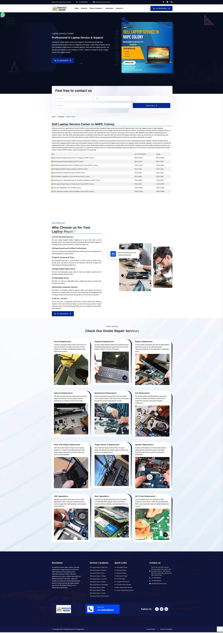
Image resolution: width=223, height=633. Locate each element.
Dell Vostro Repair (121, 573)
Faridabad (61, 116)
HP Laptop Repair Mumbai (123, 584)
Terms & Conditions (166, 629)
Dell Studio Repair (121, 570)
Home (77, 8)
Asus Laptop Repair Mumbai (124, 587)
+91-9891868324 (83, 2)
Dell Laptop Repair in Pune (97, 573)
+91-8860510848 (156, 580)
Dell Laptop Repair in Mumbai (98, 570)
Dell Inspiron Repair (121, 576)
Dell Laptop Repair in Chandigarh (99, 584)
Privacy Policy (150, 629)
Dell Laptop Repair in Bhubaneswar (99, 596)
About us (84, 8)
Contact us (119, 8)
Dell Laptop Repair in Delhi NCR (98, 567)
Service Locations (95, 8)
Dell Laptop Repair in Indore (97, 590)
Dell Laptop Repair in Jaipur (97, 587)
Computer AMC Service (122, 581)
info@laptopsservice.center (103, 2)
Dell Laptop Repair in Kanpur (98, 581)
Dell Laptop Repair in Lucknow (98, 579)
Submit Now (150, 105)
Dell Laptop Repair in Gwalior (98, 593)
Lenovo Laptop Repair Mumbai (125, 590)
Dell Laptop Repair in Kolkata (98, 576)
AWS (85, 629)
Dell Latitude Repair (121, 567)
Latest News (109, 8)
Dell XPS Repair (120, 578)
